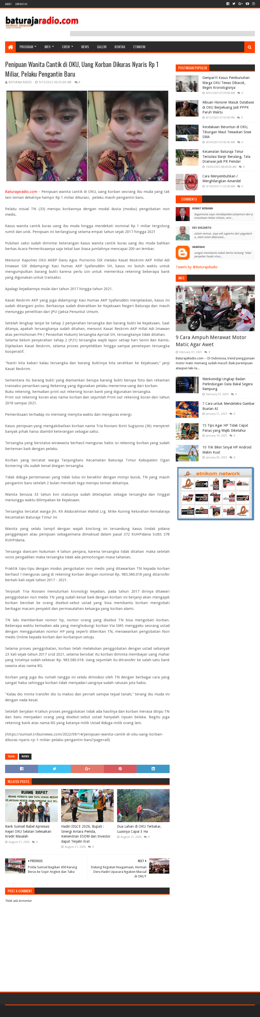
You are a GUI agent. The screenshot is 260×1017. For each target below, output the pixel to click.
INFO (47, 46)
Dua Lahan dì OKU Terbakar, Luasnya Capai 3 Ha (139, 828)
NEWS (85, 46)
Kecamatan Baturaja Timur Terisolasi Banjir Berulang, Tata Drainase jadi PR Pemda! (226, 156)
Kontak (120, 46)
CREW (66, 46)
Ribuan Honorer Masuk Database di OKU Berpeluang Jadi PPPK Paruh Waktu (228, 107)
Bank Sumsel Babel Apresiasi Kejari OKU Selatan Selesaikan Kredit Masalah (28, 831)
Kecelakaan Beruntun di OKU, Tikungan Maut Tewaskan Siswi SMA (226, 132)
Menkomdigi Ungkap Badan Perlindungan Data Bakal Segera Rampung (227, 384)
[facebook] (227, 4)
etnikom (139, 46)
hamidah (198, 247)
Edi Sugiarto (201, 227)
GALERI (101, 46)
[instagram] (253, 4)
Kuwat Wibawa (202, 208)
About (8, 4)
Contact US (21, 4)
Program (26, 46)
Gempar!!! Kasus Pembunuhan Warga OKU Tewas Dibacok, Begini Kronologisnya (226, 83)
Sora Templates (33, 1011)
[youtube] (247, 4)
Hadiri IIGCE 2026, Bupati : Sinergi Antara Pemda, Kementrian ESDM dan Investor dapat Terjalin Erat (85, 833)
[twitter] (233, 4)
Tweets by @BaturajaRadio (197, 267)
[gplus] (240, 4)
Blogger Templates (62, 1011)
